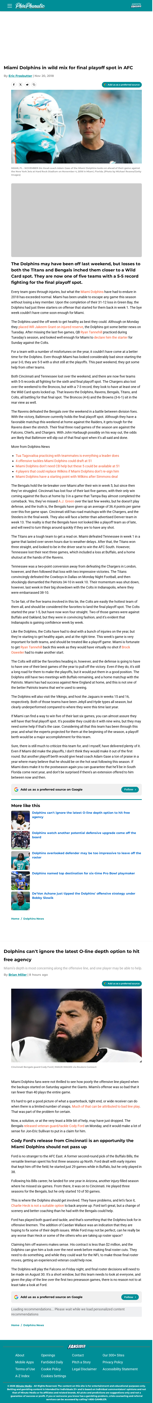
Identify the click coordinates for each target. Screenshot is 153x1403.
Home (15, 918)
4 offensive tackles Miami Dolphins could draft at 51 (54, 461)
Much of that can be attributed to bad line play (106, 1106)
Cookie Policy (51, 1369)
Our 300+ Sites (113, 1355)
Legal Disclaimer (84, 1369)
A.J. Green (66, 501)
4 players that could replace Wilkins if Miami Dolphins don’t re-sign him (67, 471)
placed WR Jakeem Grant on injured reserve (50, 327)
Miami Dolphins (92, 292)
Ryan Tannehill (91, 332)
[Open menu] (9, 5)
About (19, 1355)
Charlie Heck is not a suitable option (38, 1206)
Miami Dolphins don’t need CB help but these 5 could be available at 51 (68, 466)
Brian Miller (18, 974)
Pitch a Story (81, 1362)
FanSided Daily (52, 1362)
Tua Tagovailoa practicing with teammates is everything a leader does (67, 456)
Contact (78, 1355)
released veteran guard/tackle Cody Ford (54, 1126)
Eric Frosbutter (20, 76)
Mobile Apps (24, 1362)
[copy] (34, 84)
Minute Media (24, 1385)
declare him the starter (111, 337)
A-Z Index (22, 1376)
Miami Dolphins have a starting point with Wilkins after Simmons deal (67, 477)
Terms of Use (25, 1369)
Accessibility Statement (120, 1369)
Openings (48, 1355)
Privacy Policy (113, 1362)
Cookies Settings (53, 1376)
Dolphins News (33, 918)
